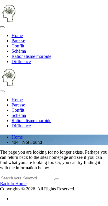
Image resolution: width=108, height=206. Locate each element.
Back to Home (13, 183)
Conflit (18, 45)
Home (17, 35)
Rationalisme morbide (31, 56)
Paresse (18, 40)
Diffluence (21, 61)
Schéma (19, 51)
